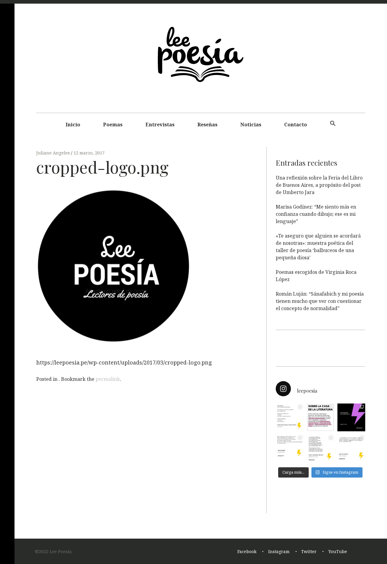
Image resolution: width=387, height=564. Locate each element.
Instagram (279, 551)
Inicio (73, 124)
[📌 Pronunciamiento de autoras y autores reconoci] (320, 417)
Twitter (309, 551)
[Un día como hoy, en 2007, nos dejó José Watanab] (290, 448)
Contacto (295, 124)
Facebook (246, 551)
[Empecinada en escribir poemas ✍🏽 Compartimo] (320, 448)
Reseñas (207, 124)
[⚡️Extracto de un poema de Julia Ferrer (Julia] (290, 417)
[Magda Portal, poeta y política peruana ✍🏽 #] (351, 417)
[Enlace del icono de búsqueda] (333, 123)
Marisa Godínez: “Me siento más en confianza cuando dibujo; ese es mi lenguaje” (316, 214)
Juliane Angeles (53, 153)
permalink (108, 379)
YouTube (337, 551)
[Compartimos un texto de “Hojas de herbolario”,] (351, 448)
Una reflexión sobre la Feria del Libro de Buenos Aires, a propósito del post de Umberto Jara (319, 185)
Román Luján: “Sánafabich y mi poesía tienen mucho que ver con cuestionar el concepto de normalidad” (320, 301)
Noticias (250, 124)
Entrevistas (159, 124)
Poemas (112, 124)
